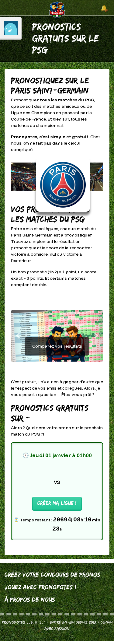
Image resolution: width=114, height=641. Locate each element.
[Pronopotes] (57, 9)
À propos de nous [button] (30, 599)
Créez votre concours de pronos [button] (52, 574)
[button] (18, 336)
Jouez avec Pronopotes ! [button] (40, 587)
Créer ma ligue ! (57, 503)
